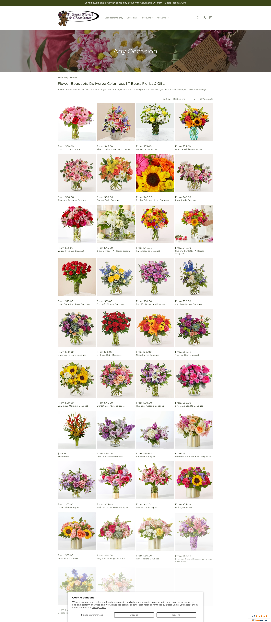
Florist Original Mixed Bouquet (152, 200)
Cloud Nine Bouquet (68, 507)
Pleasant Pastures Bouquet (72, 200)
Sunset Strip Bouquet (108, 200)
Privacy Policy (99, 607)
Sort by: (167, 99)
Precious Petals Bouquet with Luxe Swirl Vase (193, 559)
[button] (132, 18)
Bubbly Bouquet (184, 507)
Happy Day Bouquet (147, 149)
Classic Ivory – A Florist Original (114, 251)
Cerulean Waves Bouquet (188, 304)
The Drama (63, 456)
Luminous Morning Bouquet (73, 406)
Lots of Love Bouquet (69, 149)
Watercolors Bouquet (147, 558)
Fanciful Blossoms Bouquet (151, 304)
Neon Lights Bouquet (147, 355)
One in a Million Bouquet (110, 456)
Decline (176, 615)
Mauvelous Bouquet (146, 507)
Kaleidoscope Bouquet (148, 251)
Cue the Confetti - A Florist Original (189, 252)
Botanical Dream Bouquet (72, 355)
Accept (134, 615)
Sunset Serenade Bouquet (111, 406)
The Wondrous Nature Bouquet (113, 149)
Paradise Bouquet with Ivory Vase (193, 456)
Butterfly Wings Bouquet (110, 304)
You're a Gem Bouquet (187, 355)
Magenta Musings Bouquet (111, 558)
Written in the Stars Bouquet (112, 507)
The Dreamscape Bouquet (150, 406)
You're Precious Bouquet (71, 251)
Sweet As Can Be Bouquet (189, 406)
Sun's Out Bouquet (68, 558)
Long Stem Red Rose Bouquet (74, 304)
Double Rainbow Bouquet (189, 149)
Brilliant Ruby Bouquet (109, 355)
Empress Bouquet (145, 456)
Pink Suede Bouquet (186, 200)
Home (60, 77)
